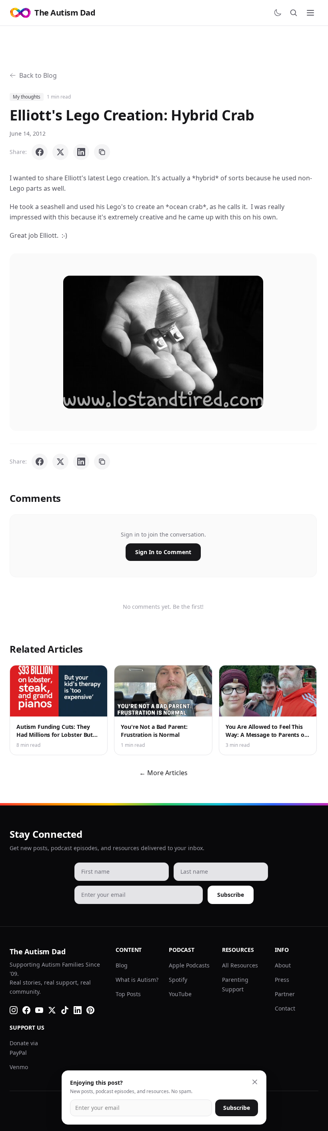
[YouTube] (39, 1010)
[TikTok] (65, 1010)
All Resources (240, 965)
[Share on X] (60, 152)
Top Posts (128, 994)
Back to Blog (38, 75)
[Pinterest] (90, 1010)
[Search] (293, 13)
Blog (122, 965)
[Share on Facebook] (40, 152)
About (283, 965)
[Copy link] (102, 152)
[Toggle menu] (310, 13)
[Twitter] (52, 1010)
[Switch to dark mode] (277, 13)
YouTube (180, 994)
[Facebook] (26, 1010)
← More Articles (163, 772)
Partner (285, 994)
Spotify (178, 979)
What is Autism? (137, 979)
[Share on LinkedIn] (81, 152)
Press (282, 979)
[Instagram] (14, 1010)
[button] (163, 342)
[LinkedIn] (78, 1010)
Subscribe (230, 894)
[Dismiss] (254, 1082)
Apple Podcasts (189, 965)
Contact (285, 1008)
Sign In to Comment (163, 552)
